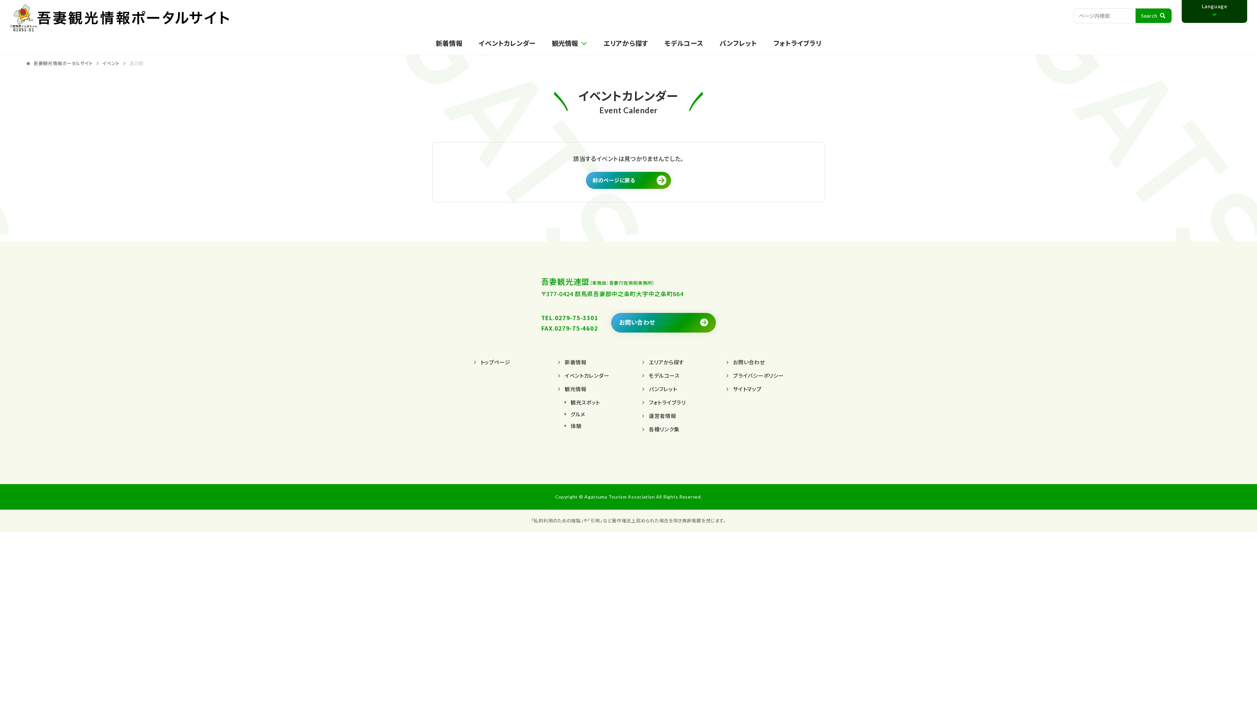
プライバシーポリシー (758, 375)
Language (1215, 6)
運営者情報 (662, 415)
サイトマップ (747, 388)
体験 (576, 425)
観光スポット (585, 402)
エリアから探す (626, 43)
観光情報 (576, 388)
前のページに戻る (613, 180)
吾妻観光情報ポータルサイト (149, 18)
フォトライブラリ (798, 43)
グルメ (578, 414)
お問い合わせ (637, 322)
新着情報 (449, 43)
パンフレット (738, 43)
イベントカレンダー (507, 43)
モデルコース (684, 43)
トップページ (495, 362)
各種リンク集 (664, 429)
